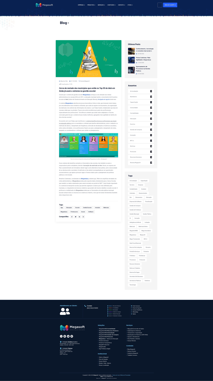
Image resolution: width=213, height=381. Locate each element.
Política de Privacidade (125, 375)
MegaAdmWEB (134, 230)
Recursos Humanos (136, 157)
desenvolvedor (143, 193)
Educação (69, 207)
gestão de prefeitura (135, 210)
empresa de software (135, 201)
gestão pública (147, 214)
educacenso (138, 197)
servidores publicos (135, 280)
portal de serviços (135, 251)
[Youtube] (68, 336)
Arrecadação (134, 91)
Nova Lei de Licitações (136, 247)
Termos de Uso (115, 375)
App (62, 207)
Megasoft (142, 235)
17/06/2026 (140, 62)
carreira (132, 185)
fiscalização (148, 201)
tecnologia (133, 284)
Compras (140, 185)
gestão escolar (87, 207)
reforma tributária (135, 268)
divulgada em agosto (104, 99)
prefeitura (132, 255)
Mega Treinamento (135, 239)
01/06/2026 (140, 73)
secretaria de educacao (136, 276)
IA (130, 218)
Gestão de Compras (136, 129)
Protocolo (133, 151)
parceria (148, 247)
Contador (143, 189)
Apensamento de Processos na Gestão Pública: (143, 69)
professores (74, 211)
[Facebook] (64, 336)
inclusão (97, 207)
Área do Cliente (169, 5)
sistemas (147, 280)
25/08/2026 (140, 53)
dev (131, 197)
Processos (133, 259)
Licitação (147, 222)
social (83, 211)
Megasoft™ (104, 378)
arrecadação (133, 180)
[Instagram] (61, 336)
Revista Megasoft (85, 81)
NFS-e (132, 140)
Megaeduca (64, 211)
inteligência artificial (135, 222)
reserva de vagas (135, 272)
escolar (77, 207)
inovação (137, 218)
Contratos (132, 193)
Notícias (132, 146)
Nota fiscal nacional (135, 243)
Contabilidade (134, 113)
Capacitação (134, 102)
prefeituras (142, 255)
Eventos (132, 124)
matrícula (106, 207)
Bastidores (133, 96)
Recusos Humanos (135, 264)
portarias (146, 251)
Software (90, 211)
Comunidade (134, 107)
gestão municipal (134, 214)
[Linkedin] (71, 336)
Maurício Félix (64, 81)
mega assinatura (146, 230)
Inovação (133, 135)
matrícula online (143, 226)
